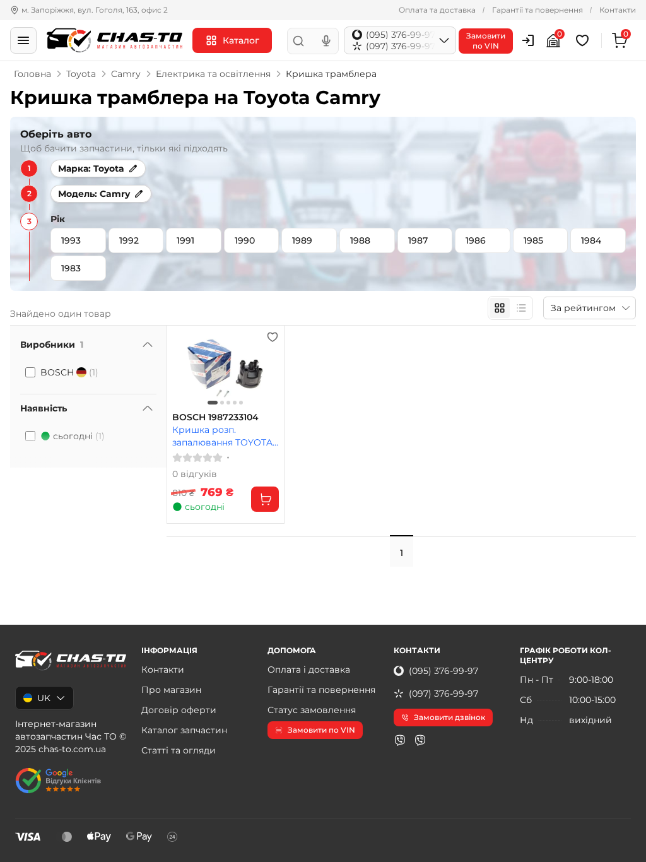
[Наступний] (266, 369)
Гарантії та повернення (537, 10)
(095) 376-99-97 (443, 670)
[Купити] (265, 499)
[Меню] (23, 40)
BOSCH (69, 372)
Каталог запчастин (184, 730)
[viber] (400, 740)
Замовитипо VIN (485, 40)
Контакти (617, 10)
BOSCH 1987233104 (215, 417)
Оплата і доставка (308, 669)
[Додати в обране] (272, 337)
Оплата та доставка (437, 10)
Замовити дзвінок (449, 717)
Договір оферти (178, 710)
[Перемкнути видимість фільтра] (147, 344)
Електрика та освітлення (213, 74)
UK (43, 698)
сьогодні (79, 436)
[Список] (521, 308)
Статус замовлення (311, 710)
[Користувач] (528, 40)
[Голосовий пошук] (326, 41)
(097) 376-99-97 (443, 693)
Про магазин (171, 689)
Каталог (241, 40)
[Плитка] (500, 308)
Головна (32, 74)
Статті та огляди (178, 750)
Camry (126, 74)
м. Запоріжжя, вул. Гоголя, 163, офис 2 (94, 10)
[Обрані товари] (584, 40)
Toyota (81, 74)
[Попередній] (185, 369)
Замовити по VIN (321, 730)
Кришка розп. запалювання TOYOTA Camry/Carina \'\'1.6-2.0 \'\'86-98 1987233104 (222, 435)
